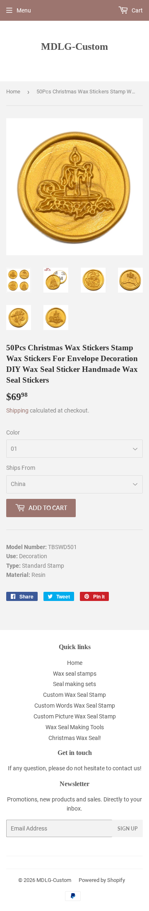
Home (13, 91)
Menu (24, 10)
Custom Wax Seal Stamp (74, 694)
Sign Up (127, 829)
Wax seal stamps (74, 673)
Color (13, 432)
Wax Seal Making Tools (75, 727)
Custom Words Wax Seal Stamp (74, 705)
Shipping (17, 410)
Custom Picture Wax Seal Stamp (75, 716)
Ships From (20, 467)
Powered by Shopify (102, 880)
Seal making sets (74, 684)
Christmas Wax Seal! (74, 738)
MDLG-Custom (74, 46)
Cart (136, 10)
